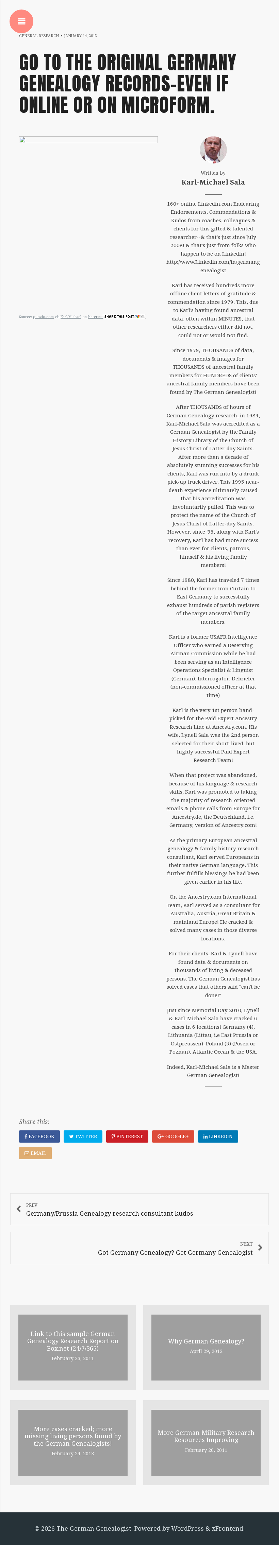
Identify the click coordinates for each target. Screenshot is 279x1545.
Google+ (176, 1136)
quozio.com (43, 317)
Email (37, 1153)
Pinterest (95, 317)
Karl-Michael (71, 317)
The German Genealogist (93, 1528)
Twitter (85, 1136)
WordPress (187, 1528)
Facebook (40, 1136)
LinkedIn (220, 1136)
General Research (39, 36)
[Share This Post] (124, 316)
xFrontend (227, 1528)
